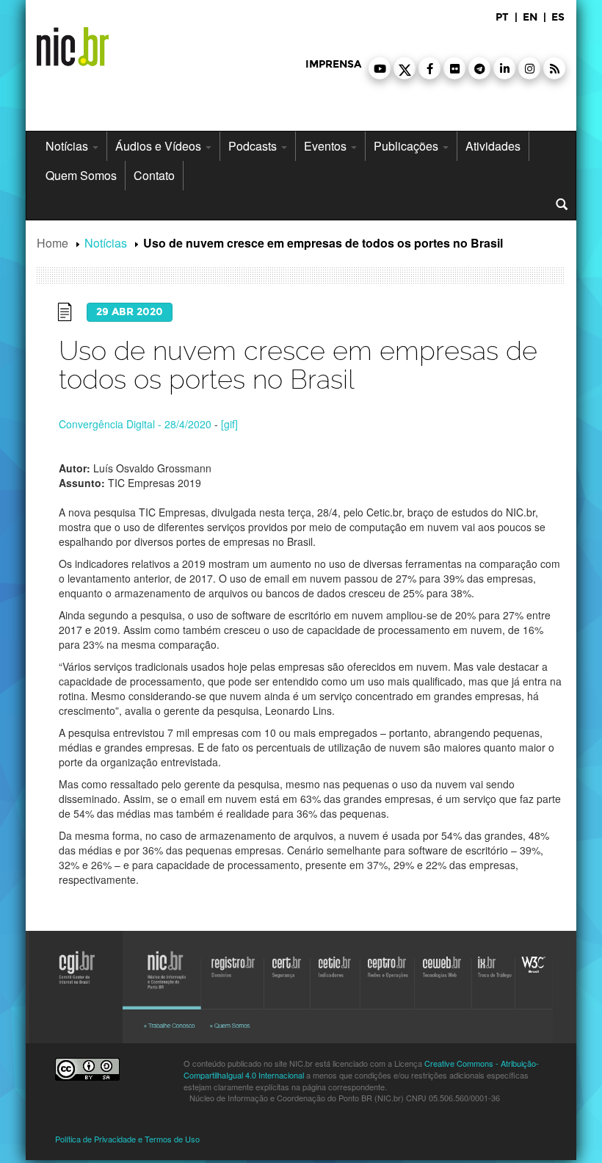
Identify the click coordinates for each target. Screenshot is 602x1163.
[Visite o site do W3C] (534, 980)
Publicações (407, 145)
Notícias (68, 145)
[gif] (229, 424)
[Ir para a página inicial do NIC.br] (73, 41)
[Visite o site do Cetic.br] (334, 980)
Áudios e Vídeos (159, 145)
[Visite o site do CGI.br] (70, 983)
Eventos (326, 145)
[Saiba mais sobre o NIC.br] (246, 1025)
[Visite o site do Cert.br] (288, 980)
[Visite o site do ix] (495, 980)
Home (52, 242)
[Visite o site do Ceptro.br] (383, 980)
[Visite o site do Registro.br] (233, 980)
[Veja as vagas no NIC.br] (172, 1025)
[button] (380, 68)
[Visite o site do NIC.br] (165, 980)
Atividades (493, 145)
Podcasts (254, 145)
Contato (154, 175)
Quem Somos (81, 175)
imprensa (333, 64)
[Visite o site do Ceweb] (440, 980)
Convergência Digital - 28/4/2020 (135, 424)
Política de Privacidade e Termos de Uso (127, 1139)
